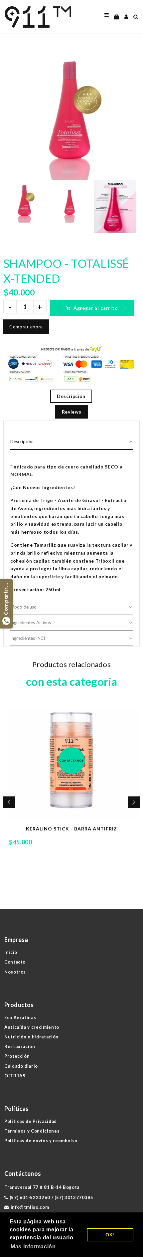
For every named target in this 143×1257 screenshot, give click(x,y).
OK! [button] (110, 1234)
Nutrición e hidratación (31, 1036)
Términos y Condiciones (32, 1131)
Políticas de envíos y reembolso (40, 1140)
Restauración (19, 1046)
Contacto (15, 962)
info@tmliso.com (30, 1207)
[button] (71, 442)
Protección (17, 1056)
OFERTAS (15, 1075)
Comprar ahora (26, 326)
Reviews (71, 412)
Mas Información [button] (33, 1246)
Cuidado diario (21, 1066)
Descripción (71, 396)
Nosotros (15, 972)
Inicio (10, 952)
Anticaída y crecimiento (31, 1027)
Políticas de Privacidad (30, 1121)
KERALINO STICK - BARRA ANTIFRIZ (71, 828)
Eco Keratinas (20, 1017)
